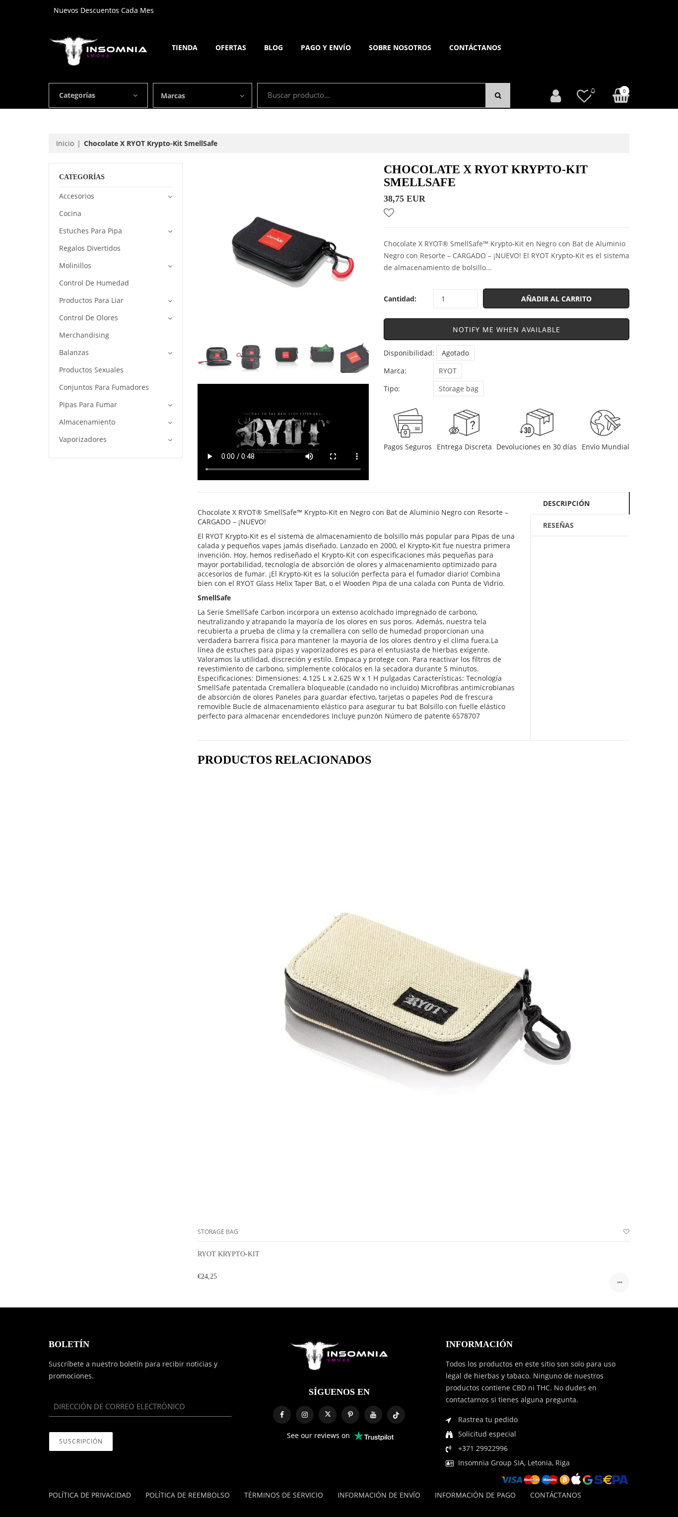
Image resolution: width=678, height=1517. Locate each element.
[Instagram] (305, 1415)
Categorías (77, 95)
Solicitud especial (487, 1434)
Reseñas (558, 525)
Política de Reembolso (187, 1495)
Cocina (70, 213)
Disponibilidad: (409, 353)
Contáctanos (475, 47)
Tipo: (392, 388)
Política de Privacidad (90, 1495)
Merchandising (84, 335)
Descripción (566, 503)
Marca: (395, 370)
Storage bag (458, 388)
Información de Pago (475, 1495)
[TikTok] (396, 1415)
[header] (584, 95)
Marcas (173, 95)
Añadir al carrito (556, 298)
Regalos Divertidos (90, 248)
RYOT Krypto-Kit (229, 1254)
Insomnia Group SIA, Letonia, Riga (514, 1462)
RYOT (448, 370)
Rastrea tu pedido (488, 1419)
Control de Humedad (94, 283)
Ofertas (230, 47)
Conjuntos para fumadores (104, 387)
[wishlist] (626, 1232)
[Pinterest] (350, 1415)
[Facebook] (282, 1415)
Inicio (65, 143)
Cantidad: (400, 298)
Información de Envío (379, 1495)
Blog (273, 47)
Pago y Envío (326, 47)
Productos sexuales (91, 369)
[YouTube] (373, 1415)
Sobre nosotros (400, 47)
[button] (506, 329)
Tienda (185, 47)
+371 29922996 (483, 1448)
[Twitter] (328, 1415)
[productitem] (619, 1283)
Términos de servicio (283, 1495)
